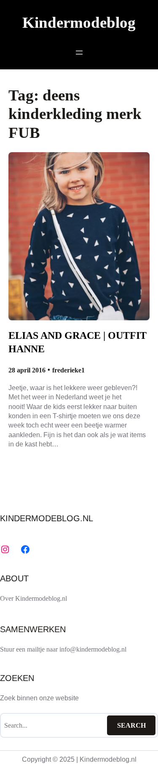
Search (131, 725)
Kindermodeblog (79, 22)
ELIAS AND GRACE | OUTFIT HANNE (77, 342)
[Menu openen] (79, 53)
